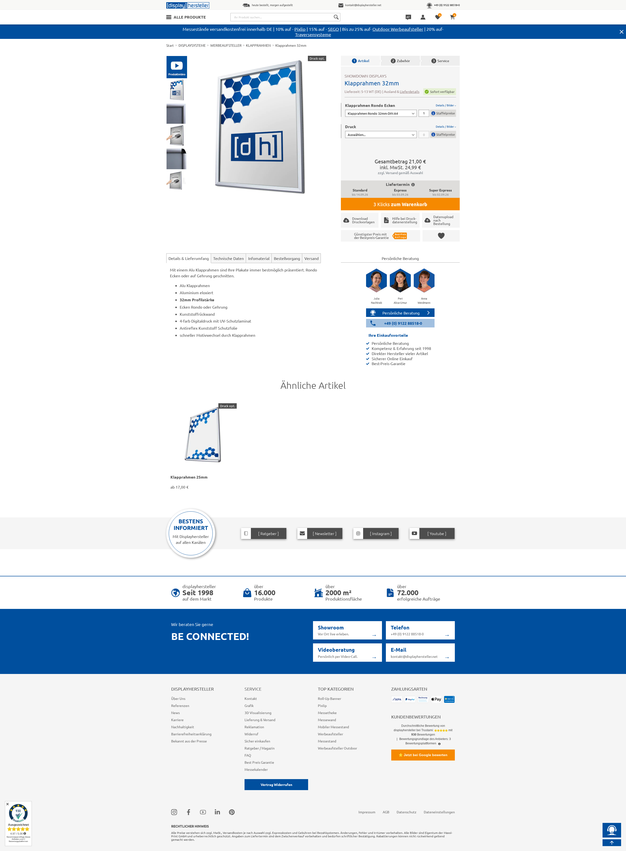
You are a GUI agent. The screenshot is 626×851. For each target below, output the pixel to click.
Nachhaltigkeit (182, 727)
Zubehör (401, 60)
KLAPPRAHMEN (258, 45)
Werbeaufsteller (330, 734)
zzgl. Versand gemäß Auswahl (400, 172)
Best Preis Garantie (259, 762)
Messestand (327, 741)
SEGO (333, 29)
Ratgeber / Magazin (260, 748)
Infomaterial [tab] (258, 258)
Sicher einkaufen (257, 741)
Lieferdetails (409, 91)
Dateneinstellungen (439, 812)
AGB (386, 812)
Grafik (249, 705)
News (175, 712)
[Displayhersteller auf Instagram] (174, 812)
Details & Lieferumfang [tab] (188, 258)
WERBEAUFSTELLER (226, 45)
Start (170, 45)
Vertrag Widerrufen (276, 784)
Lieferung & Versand (260, 719)
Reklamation (254, 727)
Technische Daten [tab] (228, 258)
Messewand (327, 719)
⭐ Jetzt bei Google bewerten (423, 755)
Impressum (366, 812)
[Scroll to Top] (612, 842)
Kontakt (251, 698)
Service (441, 60)
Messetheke (327, 712)
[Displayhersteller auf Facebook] (188, 812)
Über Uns (178, 698)
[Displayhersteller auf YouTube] (203, 812)
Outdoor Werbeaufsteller (397, 29)
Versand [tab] (311, 258)
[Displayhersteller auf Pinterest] (232, 812)
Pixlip (300, 29)
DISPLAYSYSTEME (192, 45)
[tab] (400, 110)
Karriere (177, 719)
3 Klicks (400, 204)
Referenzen (180, 705)
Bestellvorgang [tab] (287, 258)
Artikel (361, 60)
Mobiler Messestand (333, 727)
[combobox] (285, 17)
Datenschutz (406, 812)
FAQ (248, 755)
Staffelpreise (445, 113)
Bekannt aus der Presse (189, 741)
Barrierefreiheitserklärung (191, 734)
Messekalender (256, 769)
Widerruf (251, 734)
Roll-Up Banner (329, 698)
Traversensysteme (313, 34)
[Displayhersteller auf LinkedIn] (217, 812)
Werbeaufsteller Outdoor (337, 748)
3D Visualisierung (258, 712)
